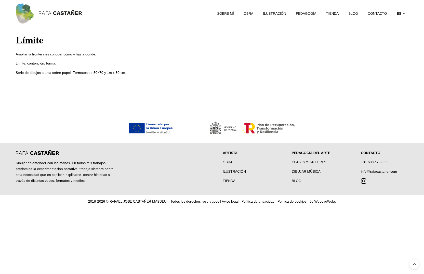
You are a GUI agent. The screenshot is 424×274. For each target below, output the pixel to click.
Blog (353, 13)
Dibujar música (306, 171)
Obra (248, 13)
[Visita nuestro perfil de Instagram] (363, 182)
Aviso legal (230, 201)
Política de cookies (292, 201)
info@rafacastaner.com (379, 171)
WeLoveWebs (325, 201)
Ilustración (274, 13)
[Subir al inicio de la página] (414, 264)
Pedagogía (306, 13)
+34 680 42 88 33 (374, 162)
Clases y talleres (309, 162)
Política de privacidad (258, 201)
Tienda (332, 13)
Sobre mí (225, 13)
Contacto (377, 13)
